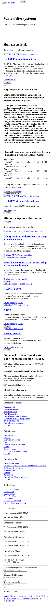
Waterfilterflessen (10, 412)
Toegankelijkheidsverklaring (15, 503)
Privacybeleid (35, 596)
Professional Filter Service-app (16, 477)
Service (6, 447)
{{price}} (7, 82)
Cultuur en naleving (11, 489)
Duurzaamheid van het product (16, 451)
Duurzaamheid (9, 494)
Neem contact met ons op (21, 598)
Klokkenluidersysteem (12, 501)
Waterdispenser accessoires (14, 444)
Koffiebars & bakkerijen (13, 468)
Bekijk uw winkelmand (13, 191)
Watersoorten (9, 442)
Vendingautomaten (11, 470)
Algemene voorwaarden (19, 596)
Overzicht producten (12, 440)
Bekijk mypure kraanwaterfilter (16, 279)
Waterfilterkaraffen (11, 414)
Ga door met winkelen (12, 194)
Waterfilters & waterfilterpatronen (17, 418)
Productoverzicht (10, 407)
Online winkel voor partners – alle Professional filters (25, 466)
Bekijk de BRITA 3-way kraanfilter (18, 255)
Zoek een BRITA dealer (13, 575)
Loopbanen (8, 498)
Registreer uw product (12, 582)
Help (9, 598)
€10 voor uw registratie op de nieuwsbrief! (20, 568)
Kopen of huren (10, 449)
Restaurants (8, 475)
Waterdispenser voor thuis (14, 423)
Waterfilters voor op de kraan (15, 416)
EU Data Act (37, 598)
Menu (23, 1)
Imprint (7, 596)
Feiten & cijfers (10, 496)
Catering (7, 472)
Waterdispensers (10, 435)
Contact (7, 425)
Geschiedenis (9, 491)
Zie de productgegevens (13, 303)
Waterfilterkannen (11, 409)
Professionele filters (11, 463)
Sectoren (7, 437)
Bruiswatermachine (11, 421)
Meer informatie (10, 80)
